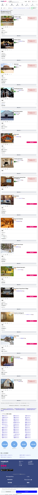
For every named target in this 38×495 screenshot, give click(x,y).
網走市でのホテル (4, 434)
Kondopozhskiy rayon (21, 8)
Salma (19, 381)
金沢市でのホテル (4, 422)
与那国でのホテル (16, 437)
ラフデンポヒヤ (18, 358)
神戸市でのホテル (4, 424)
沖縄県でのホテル (28, 419)
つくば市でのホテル (17, 434)
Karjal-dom (16, 196)
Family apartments (18, 158)
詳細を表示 (18, 35)
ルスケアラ (19, 269)
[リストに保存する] (12, 16)
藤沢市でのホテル (28, 429)
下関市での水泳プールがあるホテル (6, 457)
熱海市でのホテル (4, 419)
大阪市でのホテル (28, 415)
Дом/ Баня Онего (18, 380)
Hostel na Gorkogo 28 (19, 313)
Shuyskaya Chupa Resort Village (21, 288)
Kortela (17, 136)
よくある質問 (30, 461)
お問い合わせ (30, 462)
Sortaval (15, 8)
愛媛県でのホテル (28, 437)
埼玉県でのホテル (16, 435)
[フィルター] (1, 8)
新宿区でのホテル (4, 420)
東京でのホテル (27, 417)
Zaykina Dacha (17, 39)
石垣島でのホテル (16, 420)
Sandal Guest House (18, 244)
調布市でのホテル (4, 435)
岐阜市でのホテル (16, 432)
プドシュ (17, 65)
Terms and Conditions (15, 494)
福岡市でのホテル (28, 422)
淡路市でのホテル (16, 419)
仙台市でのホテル (28, 420)
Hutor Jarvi (16, 134)
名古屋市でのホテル (5, 417)
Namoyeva (18, 221)
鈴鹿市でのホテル (4, 437)
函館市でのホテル (28, 424)
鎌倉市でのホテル (16, 425)
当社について (21, 461)
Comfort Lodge (17, 16)
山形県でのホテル (28, 434)
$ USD (26, 1)
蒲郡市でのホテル (4, 430)
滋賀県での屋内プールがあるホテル (25, 455)
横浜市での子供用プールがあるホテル (6, 455)
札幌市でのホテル (16, 417)
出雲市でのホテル (22, 457)
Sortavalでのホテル (10, 408)
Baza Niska (16, 335)
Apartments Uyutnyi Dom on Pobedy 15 (19, 178)
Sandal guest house (18, 88)
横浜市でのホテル (16, 415)
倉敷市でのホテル (4, 429)
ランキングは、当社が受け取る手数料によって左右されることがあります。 (12, 14)
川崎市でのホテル (16, 427)
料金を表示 (31, 142)
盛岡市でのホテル (16, 429)
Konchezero (20, 41)
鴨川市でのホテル (28, 430)
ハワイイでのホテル (5, 425)
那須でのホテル (27, 425)
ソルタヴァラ (19, 160)
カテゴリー (20, 464)
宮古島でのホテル (16, 424)
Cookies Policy (6, 494)
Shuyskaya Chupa (19, 290)
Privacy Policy (10, 494)
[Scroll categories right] (37, 5)
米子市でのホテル (28, 432)
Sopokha (19, 90)
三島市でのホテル (4, 432)
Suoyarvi (17, 18)
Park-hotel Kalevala (18, 218)
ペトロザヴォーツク (28, 314)
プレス (20, 462)
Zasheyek (22, 338)
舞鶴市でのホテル (28, 435)
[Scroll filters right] (29, 8)
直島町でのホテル (16, 430)
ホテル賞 (20, 465)
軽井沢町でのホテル (17, 422)
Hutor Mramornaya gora (19, 267)
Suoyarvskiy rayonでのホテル (20, 409)
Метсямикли (17, 357)
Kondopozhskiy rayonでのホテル (19, 408)
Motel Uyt (16, 64)
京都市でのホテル (4, 415)
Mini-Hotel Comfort (18, 111)
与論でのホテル (27, 427)
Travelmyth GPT (30, 464)
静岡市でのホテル (4, 427)
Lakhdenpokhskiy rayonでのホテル (8, 409)
